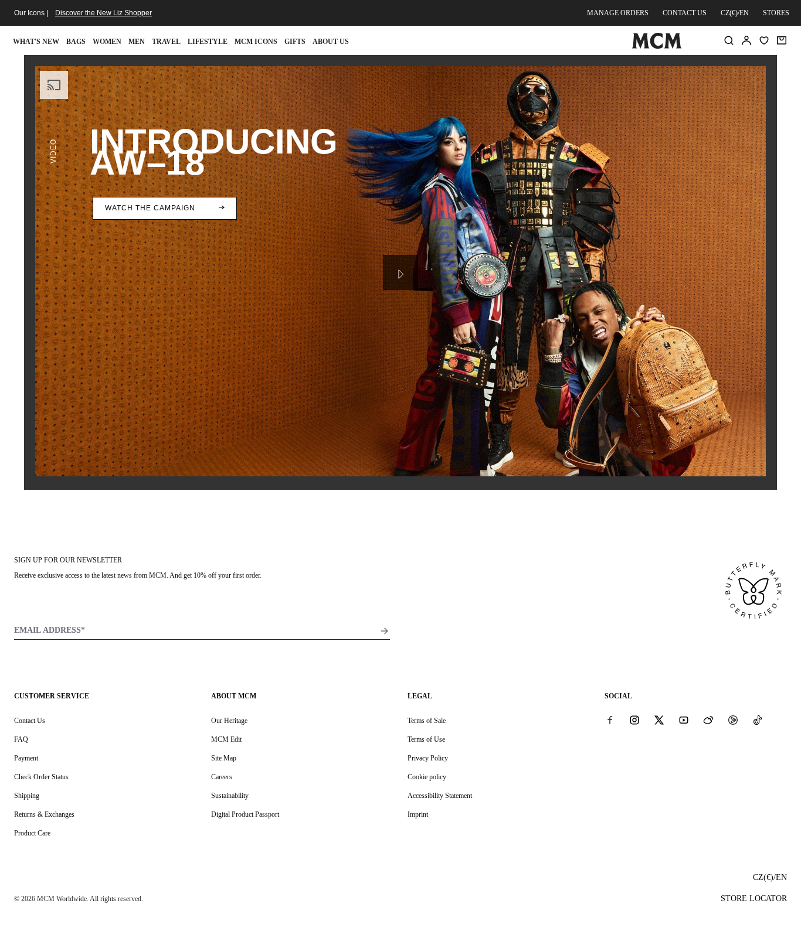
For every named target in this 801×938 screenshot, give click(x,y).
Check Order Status (41, 777)
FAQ (21, 739)
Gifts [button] (295, 41)
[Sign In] (746, 40)
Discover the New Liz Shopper (103, 13)
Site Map (223, 758)
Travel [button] (166, 41)
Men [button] (136, 41)
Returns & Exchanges (44, 814)
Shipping (26, 796)
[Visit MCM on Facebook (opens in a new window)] (610, 720)
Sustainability (230, 796)
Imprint (418, 814)
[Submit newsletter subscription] (384, 631)
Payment (26, 758)
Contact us (685, 13)
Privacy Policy (428, 758)
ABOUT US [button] (331, 41)
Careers (221, 777)
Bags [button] (76, 41)
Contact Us (29, 721)
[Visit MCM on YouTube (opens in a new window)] (683, 720)
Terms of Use (426, 739)
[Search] (729, 40)
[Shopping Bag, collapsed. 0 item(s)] (781, 40)
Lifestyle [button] (208, 41)
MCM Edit (226, 739)
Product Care (32, 833)
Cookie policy (427, 777)
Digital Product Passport (245, 814)
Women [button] (107, 41)
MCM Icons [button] (256, 41)
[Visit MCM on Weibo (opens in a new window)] (708, 720)
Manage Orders (618, 13)
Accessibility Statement (440, 796)
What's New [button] (36, 41)
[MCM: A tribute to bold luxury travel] (657, 46)
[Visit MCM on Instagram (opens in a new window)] (634, 720)
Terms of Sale (427, 721)
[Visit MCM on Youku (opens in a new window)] (733, 720)
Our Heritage (229, 721)
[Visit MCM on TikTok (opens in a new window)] (757, 720)
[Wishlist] (764, 40)
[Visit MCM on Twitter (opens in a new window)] (659, 720)
